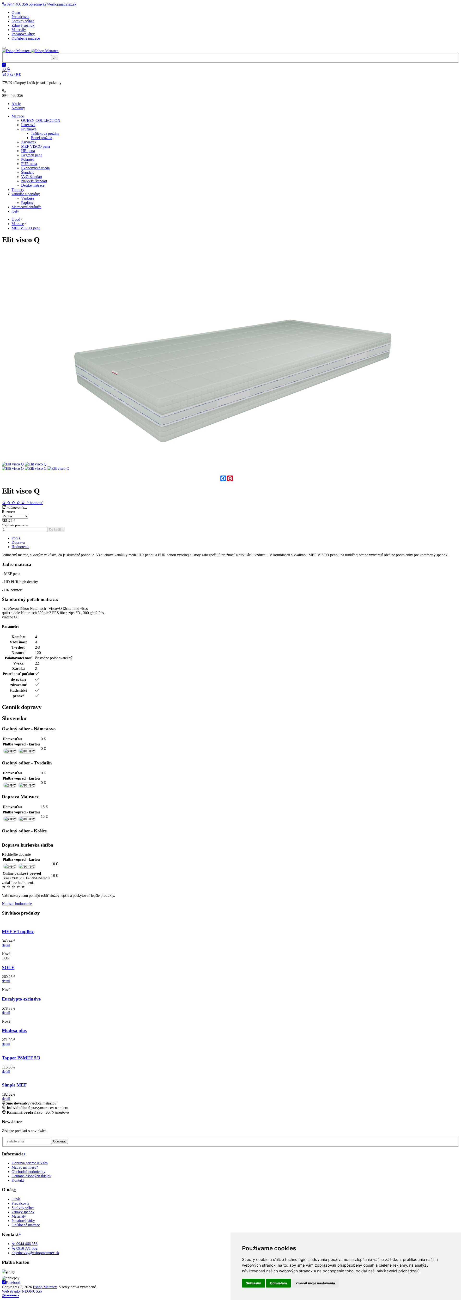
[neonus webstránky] (10, 1296)
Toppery (18, 190)
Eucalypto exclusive (21, 998)
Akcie (16, 104)
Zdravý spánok (23, 25)
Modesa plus (14, 1030)
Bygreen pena (31, 155)
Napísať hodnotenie (17, 904)
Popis (16, 538)
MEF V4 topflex (18, 931)
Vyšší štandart (31, 177)
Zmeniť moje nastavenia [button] (315, 1283)
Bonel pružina (41, 138)
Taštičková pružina (45, 133)
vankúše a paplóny (26, 194)
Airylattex (28, 142)
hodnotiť (36, 503)
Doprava (18, 542)
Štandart (27, 172)
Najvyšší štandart (34, 181)
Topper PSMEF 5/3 (21, 1057)
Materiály (19, 30)
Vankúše (27, 198)
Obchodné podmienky (28, 1172)
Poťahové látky (23, 34)
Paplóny (27, 203)
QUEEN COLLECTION (40, 120)
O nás (16, 12)
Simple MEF (14, 1084)
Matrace (18, 116)
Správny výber (23, 21)
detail (6, 945)
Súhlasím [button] (253, 1283)
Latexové (28, 125)
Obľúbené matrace (26, 38)
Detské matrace (32, 185)
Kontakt (18, 1180)
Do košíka (56, 529)
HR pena (28, 151)
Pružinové (28, 129)
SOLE (8, 967)
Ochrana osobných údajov (31, 1176)
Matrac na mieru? (25, 1167)
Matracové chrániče (26, 207)
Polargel (27, 159)
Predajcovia (20, 17)
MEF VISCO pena (35, 146)
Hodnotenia (20, 547)
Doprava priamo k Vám (30, 1163)
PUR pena (29, 164)
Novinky (18, 108)
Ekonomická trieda (35, 168)
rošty (15, 211)
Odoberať (59, 1141)
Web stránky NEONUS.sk (22, 1291)
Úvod (16, 219)
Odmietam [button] (278, 1283)
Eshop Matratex (45, 1287)
